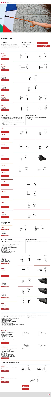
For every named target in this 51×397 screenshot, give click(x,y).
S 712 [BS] (3, 75)
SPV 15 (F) (3, 64)
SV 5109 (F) (3, 366)
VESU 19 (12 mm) (4, 330)
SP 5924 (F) (3, 256)
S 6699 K (2, 155)
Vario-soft (3, 56)
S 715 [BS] (3, 85)
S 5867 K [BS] (3, 191)
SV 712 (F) (3, 95)
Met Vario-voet (4, 55)
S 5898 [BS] (3, 231)
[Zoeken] (48, 2)
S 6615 (2, 202)
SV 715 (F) (3, 105)
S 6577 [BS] (3, 134)
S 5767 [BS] (3, 181)
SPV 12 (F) (3, 53)
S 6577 (2, 128)
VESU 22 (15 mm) (4, 347)
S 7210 (2, 212)
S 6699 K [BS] (3, 172)
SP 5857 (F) (3, 268)
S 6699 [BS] (3, 165)
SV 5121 (2, 377)
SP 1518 (2, 303)
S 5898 (2, 227)
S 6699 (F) (3, 144)
